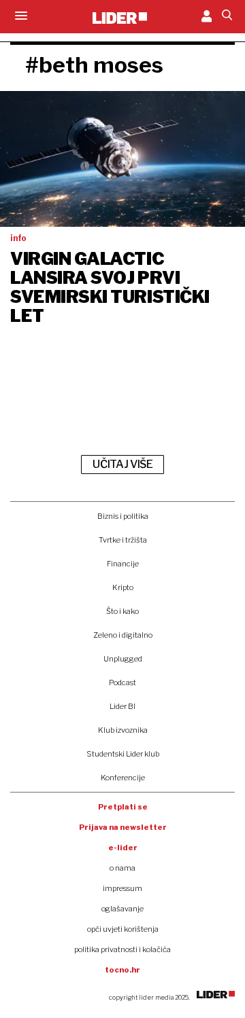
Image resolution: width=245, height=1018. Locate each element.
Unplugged (122, 658)
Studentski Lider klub (122, 754)
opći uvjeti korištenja (123, 929)
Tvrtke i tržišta (123, 540)
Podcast (122, 682)
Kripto (122, 587)
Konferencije (123, 777)
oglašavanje (122, 908)
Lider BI (122, 706)
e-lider (122, 847)
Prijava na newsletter (123, 827)
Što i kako (122, 611)
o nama (122, 868)
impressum (122, 888)
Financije (123, 563)
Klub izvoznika (123, 730)
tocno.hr (122, 970)
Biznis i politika (122, 516)
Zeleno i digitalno (122, 635)
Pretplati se (123, 807)
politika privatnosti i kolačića (122, 949)
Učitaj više (122, 464)
